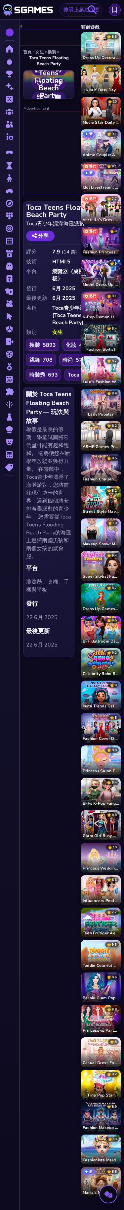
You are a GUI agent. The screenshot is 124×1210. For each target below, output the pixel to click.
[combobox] (81, 10)
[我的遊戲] (115, 10)
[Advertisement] (73, 153)
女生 (57, 332)
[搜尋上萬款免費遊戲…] (92, 10)
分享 (43, 236)
